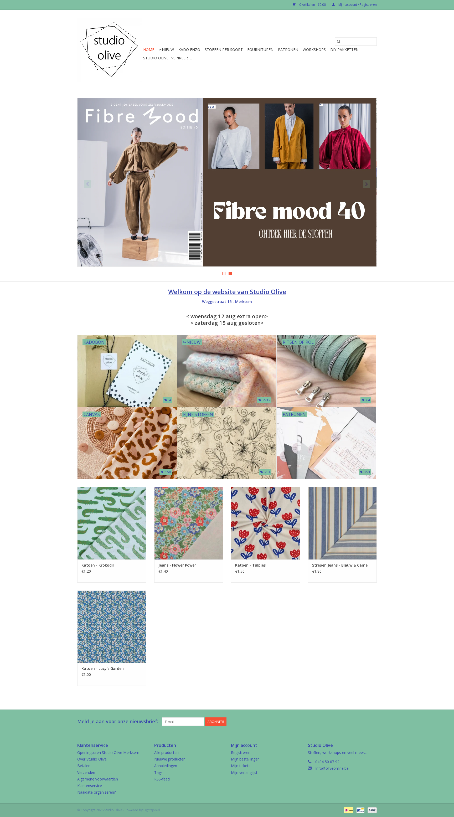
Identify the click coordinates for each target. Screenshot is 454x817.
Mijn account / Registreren (357, 4)
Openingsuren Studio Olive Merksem (108, 752)
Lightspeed (151, 810)
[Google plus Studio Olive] (363, 721)
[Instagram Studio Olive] (372, 721)
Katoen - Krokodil (97, 565)
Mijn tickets (240, 765)
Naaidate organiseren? (96, 792)
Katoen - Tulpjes (250, 565)
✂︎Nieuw (166, 49)
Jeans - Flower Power (177, 565)
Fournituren (260, 49)
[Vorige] (87, 184)
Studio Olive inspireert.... (168, 57)
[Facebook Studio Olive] (353, 721)
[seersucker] (227, 182)
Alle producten (166, 752)
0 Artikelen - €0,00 (312, 4)
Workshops (314, 49)
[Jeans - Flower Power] (188, 523)
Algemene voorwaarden (97, 779)
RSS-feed (162, 779)
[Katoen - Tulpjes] (265, 523)
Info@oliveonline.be (332, 768)
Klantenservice (89, 785)
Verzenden (86, 772)
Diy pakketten (344, 49)
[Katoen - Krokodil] (111, 523)
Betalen (83, 765)
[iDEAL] (348, 810)
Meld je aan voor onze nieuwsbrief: (117, 721)
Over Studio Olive (92, 759)
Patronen (288, 49)
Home (148, 49)
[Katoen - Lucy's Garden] (111, 626)
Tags (158, 772)
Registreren (240, 752)
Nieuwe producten (169, 759)
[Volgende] (366, 184)
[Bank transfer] (371, 810)
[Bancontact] (360, 810)
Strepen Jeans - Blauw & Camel (340, 565)
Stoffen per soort (224, 49)
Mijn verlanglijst (244, 772)
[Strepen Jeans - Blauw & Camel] (342, 523)
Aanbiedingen (165, 765)
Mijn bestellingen (245, 759)
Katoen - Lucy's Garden (102, 668)
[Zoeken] (339, 41)
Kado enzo (189, 49)
